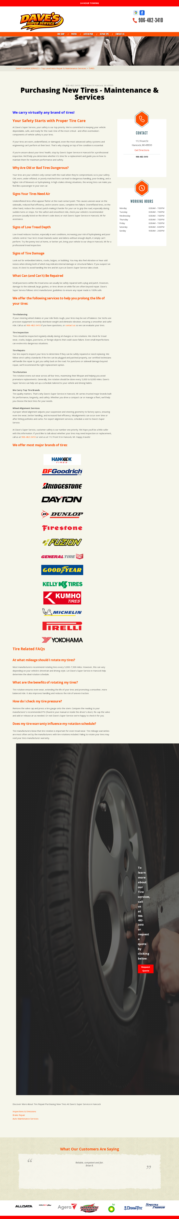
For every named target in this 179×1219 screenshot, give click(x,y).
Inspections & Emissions (24, 1111)
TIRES (91, 68)
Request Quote (145, 969)
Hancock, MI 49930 (104, 85)
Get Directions (142, 150)
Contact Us (120, 34)
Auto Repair (88, 34)
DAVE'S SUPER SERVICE (27, 68)
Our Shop (60, 34)
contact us (70, 325)
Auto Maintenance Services (25, 1118)
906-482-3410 (151, 20)
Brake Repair (19, 1115)
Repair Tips (104, 34)
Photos (74, 34)
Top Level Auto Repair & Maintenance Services (63, 68)
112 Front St (88, 85)
